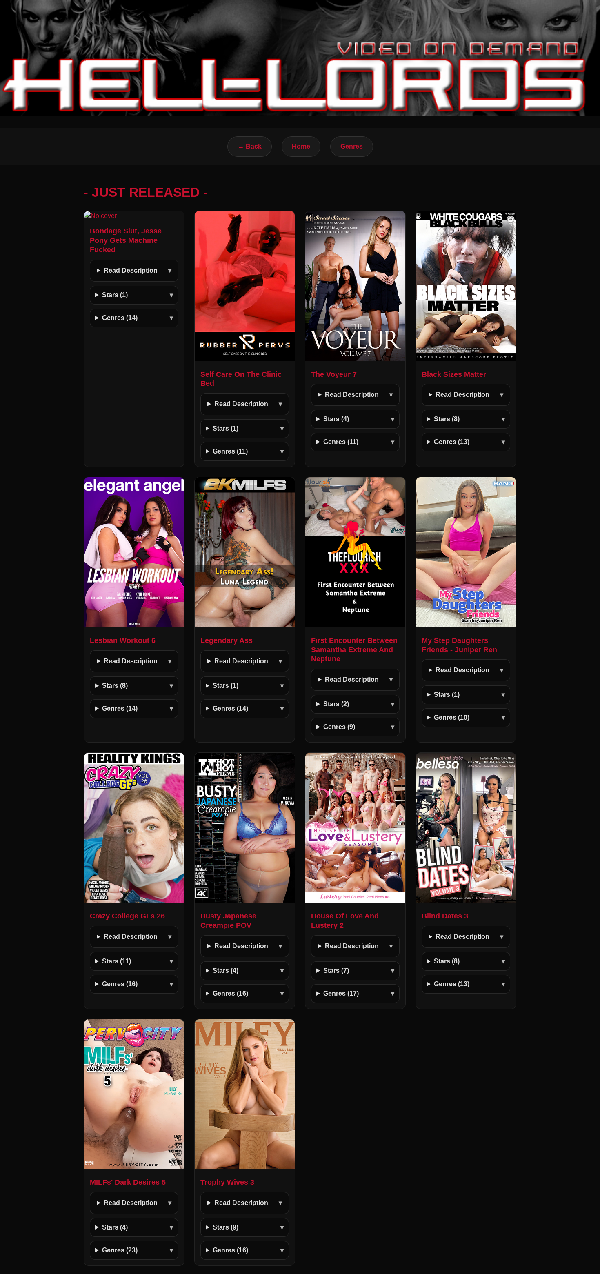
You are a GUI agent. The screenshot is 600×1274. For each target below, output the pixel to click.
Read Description (131, 270)
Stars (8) (447, 419)
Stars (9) (225, 1227)
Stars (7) (336, 970)
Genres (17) (341, 993)
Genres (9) (339, 726)
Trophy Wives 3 (227, 1182)
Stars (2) (336, 703)
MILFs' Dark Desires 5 (128, 1182)
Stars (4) (336, 419)
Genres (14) (120, 317)
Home (301, 146)
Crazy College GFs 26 (127, 916)
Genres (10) (451, 717)
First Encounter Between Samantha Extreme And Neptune (354, 649)
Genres (351, 146)
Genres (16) (120, 984)
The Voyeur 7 (334, 374)
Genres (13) (451, 441)
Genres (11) (230, 451)
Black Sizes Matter (454, 374)
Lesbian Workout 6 (123, 640)
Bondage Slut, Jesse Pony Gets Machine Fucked (126, 240)
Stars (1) (115, 294)
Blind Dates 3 (445, 916)
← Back (250, 146)
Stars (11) (116, 961)
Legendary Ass (226, 640)
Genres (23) (120, 1250)
